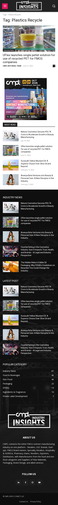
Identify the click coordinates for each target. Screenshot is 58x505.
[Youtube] (39, 482)
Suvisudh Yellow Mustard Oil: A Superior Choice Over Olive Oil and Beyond (36, 163)
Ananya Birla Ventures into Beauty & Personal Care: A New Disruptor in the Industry (37, 178)
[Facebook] (25, 482)
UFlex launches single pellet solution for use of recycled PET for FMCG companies (29, 58)
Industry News (9, 50)
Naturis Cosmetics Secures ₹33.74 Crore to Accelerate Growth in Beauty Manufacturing (37, 134)
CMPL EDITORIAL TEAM (12, 66)
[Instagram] (32, 482)
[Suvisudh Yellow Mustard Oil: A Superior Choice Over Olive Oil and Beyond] (11, 165)
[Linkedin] (18, 482)
